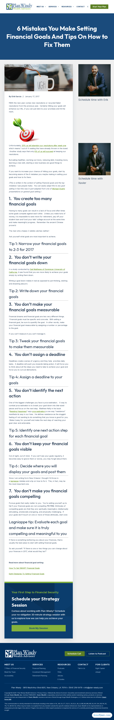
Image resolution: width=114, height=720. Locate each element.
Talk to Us (81, 668)
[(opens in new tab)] (102, 715)
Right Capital (100, 668)
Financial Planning (39, 668)
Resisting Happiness (18, 411)
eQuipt (98, 672)
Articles (60, 676)
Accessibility (8, 676)
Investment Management (41, 672)
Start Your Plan (99, 7)
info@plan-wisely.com (93, 687)
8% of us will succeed (44, 151)
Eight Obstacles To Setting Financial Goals (26, 574)
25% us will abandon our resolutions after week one (44, 145)
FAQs (59, 672)
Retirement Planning (40, 676)
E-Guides (61, 679)
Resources (67, 7)
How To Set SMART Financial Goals (24, 568)
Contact (80, 7)
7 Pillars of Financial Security (14, 668)
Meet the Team (10, 672)
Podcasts (61, 668)
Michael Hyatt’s (58, 189)
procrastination (39, 411)
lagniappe (14, 481)
